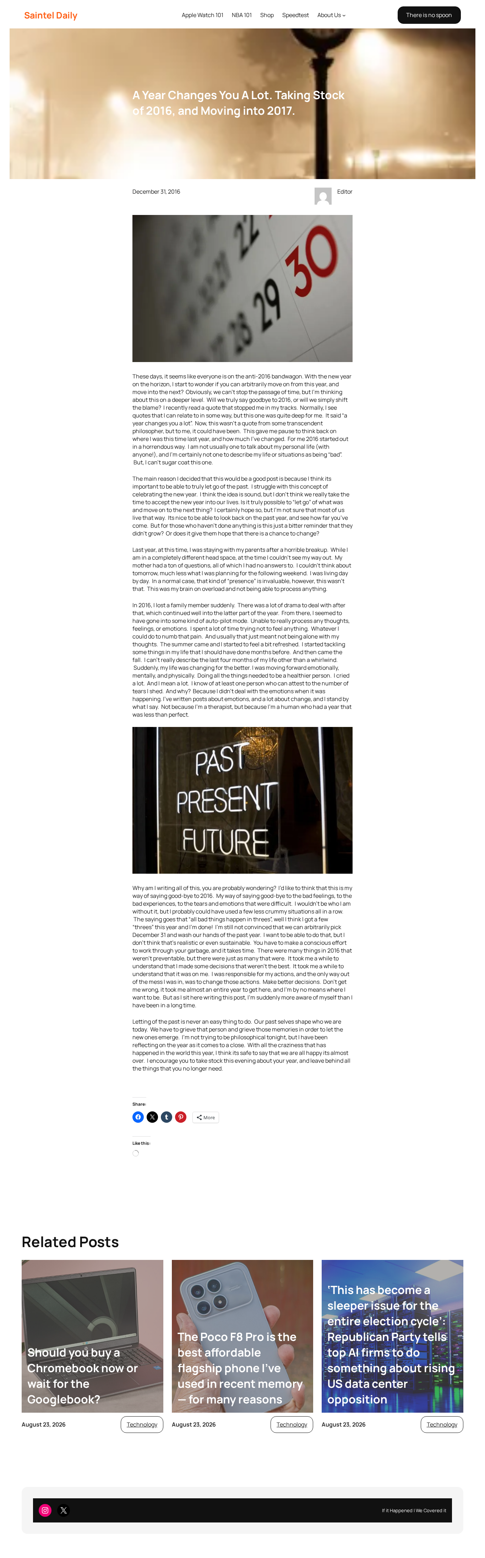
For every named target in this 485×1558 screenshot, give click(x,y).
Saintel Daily (50, 15)
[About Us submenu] (344, 15)
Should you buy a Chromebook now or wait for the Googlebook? (82, 1375)
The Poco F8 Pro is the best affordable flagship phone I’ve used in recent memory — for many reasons (240, 1368)
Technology (142, 1424)
